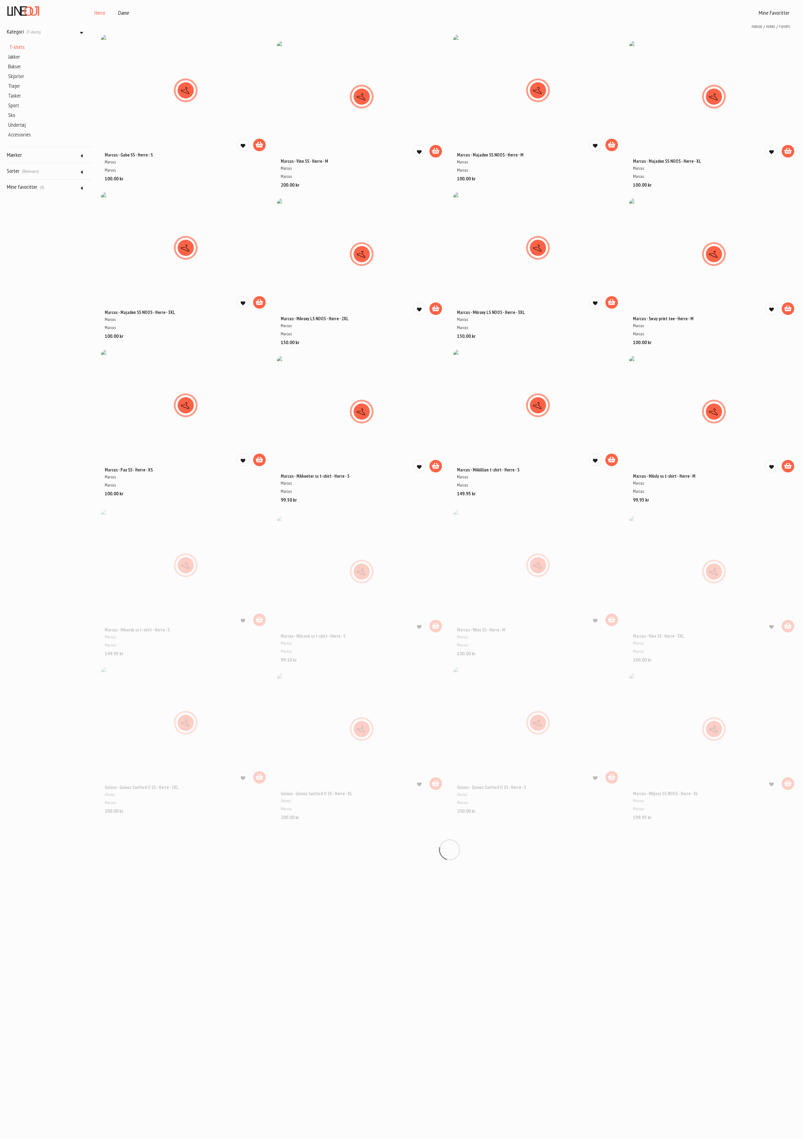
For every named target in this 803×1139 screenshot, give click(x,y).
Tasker (14, 95)
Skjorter (16, 76)
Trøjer (14, 85)
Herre (99, 12)
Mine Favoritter (774, 12)
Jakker (14, 56)
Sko (11, 115)
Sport (13, 105)
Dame (123, 12)
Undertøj (17, 124)
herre (770, 26)
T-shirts (17, 47)
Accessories (19, 134)
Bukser (14, 66)
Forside (757, 26)
